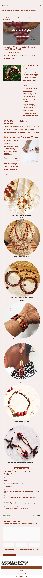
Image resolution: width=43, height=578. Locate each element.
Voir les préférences (21, 574)
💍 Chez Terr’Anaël (11, 158)
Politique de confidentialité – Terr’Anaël (21, 576)
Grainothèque (19, 22)
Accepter (21, 567)
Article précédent (6, 515)
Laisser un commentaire (9, 22)
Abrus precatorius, (20, 504)
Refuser (21, 570)
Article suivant (37, 515)
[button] (41, 557)
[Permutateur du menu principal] (40, 5)
